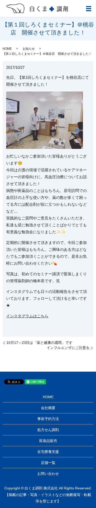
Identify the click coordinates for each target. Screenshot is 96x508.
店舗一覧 (48, 463)
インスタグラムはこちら (27, 316)
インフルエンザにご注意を (68, 348)
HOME (7, 48)
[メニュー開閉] (88, 8)
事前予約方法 (48, 419)
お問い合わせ (48, 474)
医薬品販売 (48, 441)
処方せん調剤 (48, 430)
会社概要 (48, 408)
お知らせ (29, 48)
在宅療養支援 (48, 452)
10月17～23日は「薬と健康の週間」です (39, 343)
